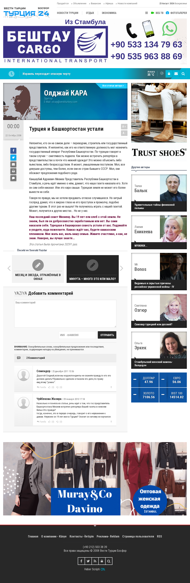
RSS (159, 536)
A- (124, 133)
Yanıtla (43, 387)
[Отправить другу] (13, 164)
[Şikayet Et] (111, 387)
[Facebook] (13, 151)
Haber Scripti (92, 569)
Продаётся (63, 3)
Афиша (109, 3)
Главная (33, 536)
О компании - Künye (54, 536)
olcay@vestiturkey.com (64, 101)
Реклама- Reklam (108, 536)
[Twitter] (13, 158)
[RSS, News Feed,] (95, 561)
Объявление (79, 3)
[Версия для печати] (13, 171)
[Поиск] (183, 73)
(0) (52, 387)
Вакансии (96, 3)
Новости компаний (127, 3)
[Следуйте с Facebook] (81, 561)
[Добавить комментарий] (13, 178)
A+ (124, 126)
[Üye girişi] (169, 73)
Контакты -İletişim (82, 536)
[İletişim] (176, 73)
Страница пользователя (138, 536)
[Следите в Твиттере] (88, 561)
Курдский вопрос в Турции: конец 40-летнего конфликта (61, 74)
